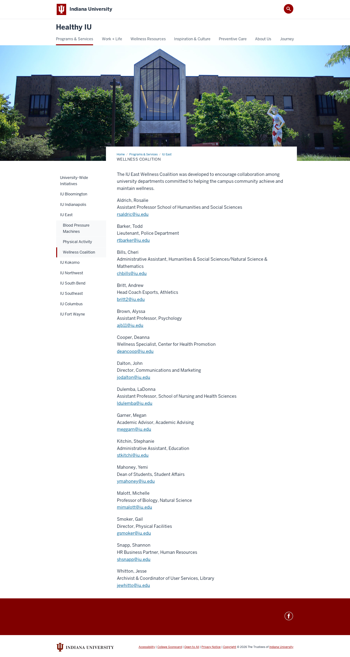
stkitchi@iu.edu (133, 455)
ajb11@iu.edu (130, 325)
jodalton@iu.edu (133, 377)
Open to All (191, 647)
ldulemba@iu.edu (134, 403)
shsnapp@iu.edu (133, 559)
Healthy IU (74, 27)
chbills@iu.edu (132, 273)
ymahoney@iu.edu (136, 481)
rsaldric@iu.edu (133, 214)
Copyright (229, 647)
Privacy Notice (211, 647)
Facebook (289, 616)
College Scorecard (169, 647)
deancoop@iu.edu (135, 351)
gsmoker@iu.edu (134, 533)
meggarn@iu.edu (134, 429)
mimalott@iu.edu (134, 507)
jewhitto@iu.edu (133, 585)
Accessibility (147, 647)
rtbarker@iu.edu (133, 240)
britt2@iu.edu (131, 299)
